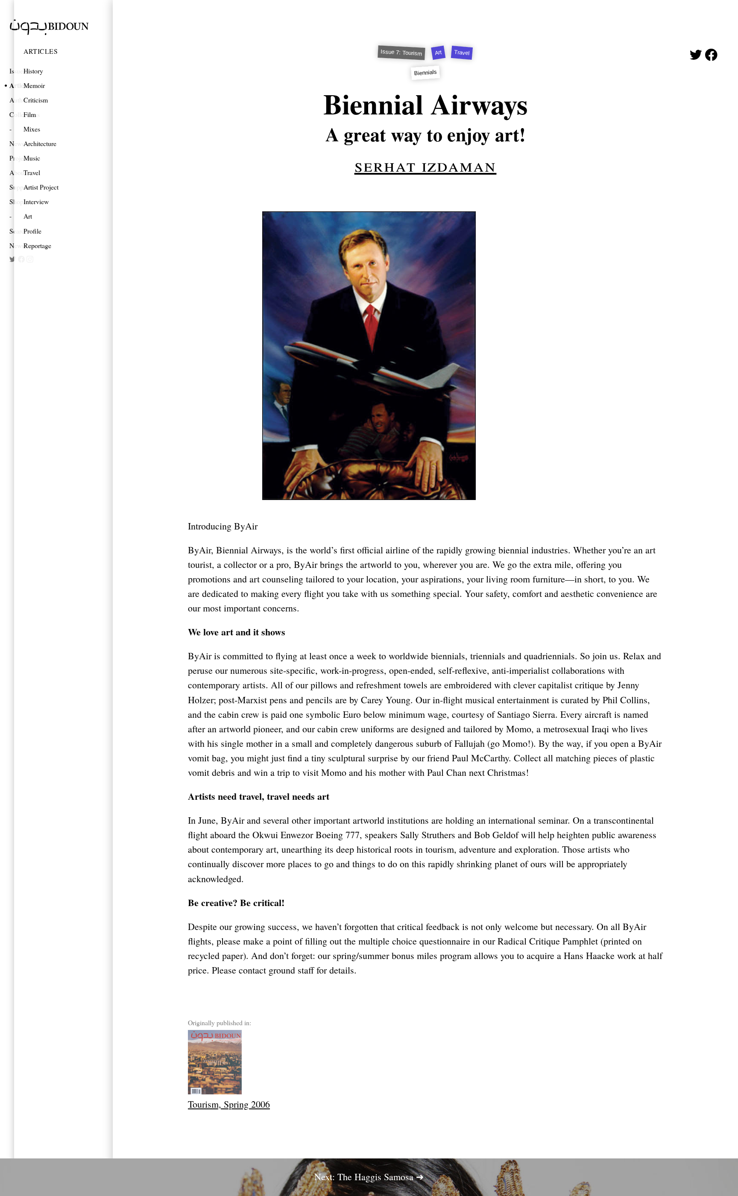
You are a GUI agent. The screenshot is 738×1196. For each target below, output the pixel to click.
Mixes (31, 128)
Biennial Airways (425, 103)
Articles (40, 51)
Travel (31, 172)
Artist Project (41, 186)
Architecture (39, 143)
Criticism (35, 99)
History (33, 70)
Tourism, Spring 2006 (229, 1104)
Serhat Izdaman (425, 164)
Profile (32, 230)
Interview (36, 201)
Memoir (34, 85)
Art (27, 215)
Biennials (425, 73)
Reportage (37, 245)
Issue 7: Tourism (402, 52)
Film (29, 114)
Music (31, 157)
